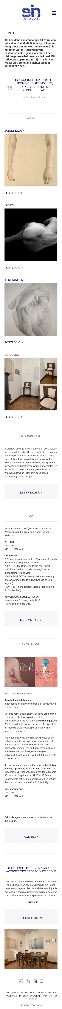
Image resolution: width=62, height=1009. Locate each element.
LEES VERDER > (31, 492)
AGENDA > (31, 836)
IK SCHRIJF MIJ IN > (31, 917)
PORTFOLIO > (14, 193)
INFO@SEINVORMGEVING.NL (36, 996)
